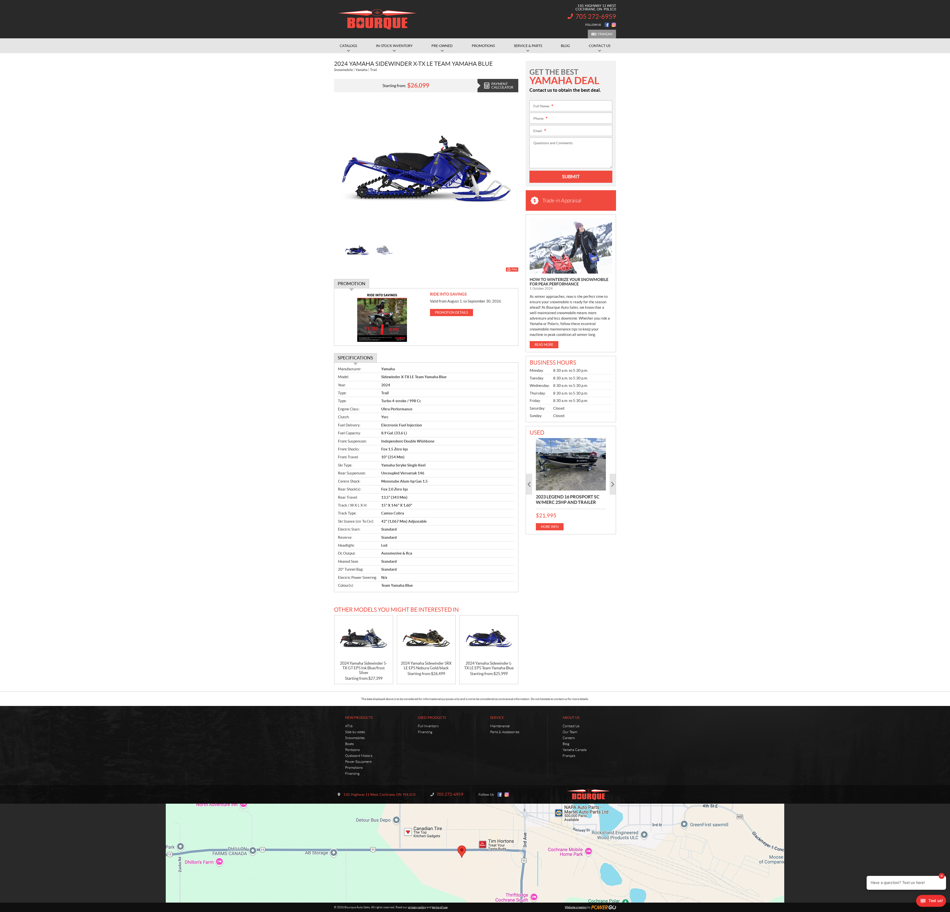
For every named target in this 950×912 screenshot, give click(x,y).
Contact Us (571, 726)
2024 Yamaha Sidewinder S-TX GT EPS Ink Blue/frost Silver (363, 668)
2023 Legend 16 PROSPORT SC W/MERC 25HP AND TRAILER (567, 499)
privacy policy (417, 907)
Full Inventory (428, 726)
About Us (571, 718)
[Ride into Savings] (382, 317)
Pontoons (352, 750)
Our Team (570, 732)
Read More (544, 345)
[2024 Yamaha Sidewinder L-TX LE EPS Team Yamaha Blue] (488, 638)
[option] (426, 169)
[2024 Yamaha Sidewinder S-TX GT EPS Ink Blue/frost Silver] (363, 638)
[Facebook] (607, 25)
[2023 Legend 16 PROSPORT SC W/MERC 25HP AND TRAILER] (571, 464)
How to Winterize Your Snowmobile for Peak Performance (569, 281)
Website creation (576, 907)
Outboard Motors (358, 756)
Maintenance (500, 726)
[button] (344, 169)
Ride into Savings (448, 294)
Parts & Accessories (504, 732)
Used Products (432, 718)
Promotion (351, 283)
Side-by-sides (355, 732)
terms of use (440, 907)
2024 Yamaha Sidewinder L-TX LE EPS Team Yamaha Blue (489, 665)
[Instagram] (614, 25)
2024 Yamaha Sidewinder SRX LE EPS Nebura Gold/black (426, 665)
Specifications (355, 357)
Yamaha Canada (575, 750)
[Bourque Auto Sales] (377, 19)
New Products (359, 718)
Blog (566, 744)
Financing (352, 773)
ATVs (349, 726)
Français (605, 34)
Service (497, 718)
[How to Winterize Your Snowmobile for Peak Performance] (571, 246)
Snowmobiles (355, 738)
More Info (550, 527)
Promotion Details (451, 312)
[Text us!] (931, 902)
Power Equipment (358, 762)
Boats (349, 744)
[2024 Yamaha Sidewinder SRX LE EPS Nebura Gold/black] (426, 638)
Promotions (354, 768)
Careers (569, 738)
